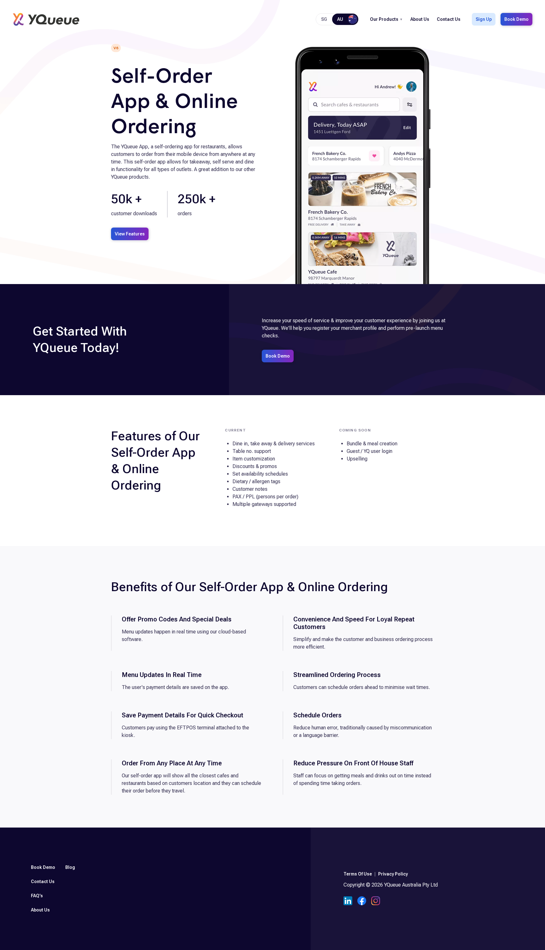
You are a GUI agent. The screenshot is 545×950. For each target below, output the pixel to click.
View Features (130, 233)
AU (340, 19)
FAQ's (37, 895)
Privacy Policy (393, 873)
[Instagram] (375, 902)
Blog (70, 867)
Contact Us (448, 19)
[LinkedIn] (347, 902)
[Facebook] (361, 902)
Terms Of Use (357, 873)
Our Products (384, 19)
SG (324, 19)
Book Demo (516, 19)
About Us (419, 19)
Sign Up (484, 19)
